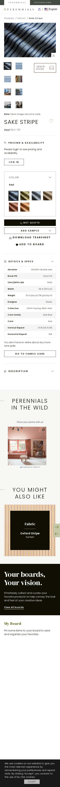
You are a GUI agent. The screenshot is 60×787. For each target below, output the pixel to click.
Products (9, 18)
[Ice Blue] (36, 195)
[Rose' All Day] (13, 207)
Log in (14, 162)
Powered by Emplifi (31, 467)
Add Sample (30, 230)
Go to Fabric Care (30, 353)
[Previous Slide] (56, 533)
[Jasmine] (47, 195)
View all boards (14, 607)
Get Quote (31, 222)
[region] (30, 530)
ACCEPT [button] (32, 781)
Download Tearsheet (31, 237)
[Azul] (13, 195)
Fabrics (21, 18)
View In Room (40, 68)
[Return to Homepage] (20, 9)
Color (14, 177)
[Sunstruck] (24, 207)
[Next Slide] (56, 527)
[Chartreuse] (24, 195)
